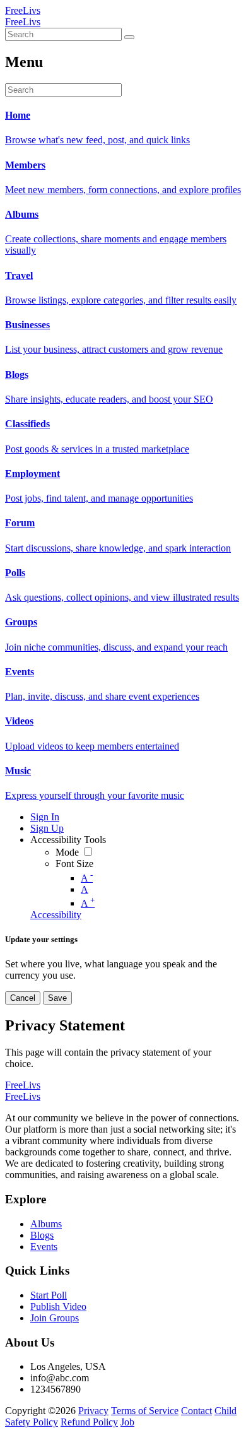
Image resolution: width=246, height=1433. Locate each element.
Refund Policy (89, 1422)
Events (43, 1246)
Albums (46, 1223)
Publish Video (58, 1306)
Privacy (93, 1410)
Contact (196, 1410)
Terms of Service (145, 1410)
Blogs (42, 1235)
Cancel (22, 998)
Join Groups (54, 1317)
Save (57, 998)
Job (127, 1422)
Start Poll (48, 1295)
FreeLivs (22, 10)
